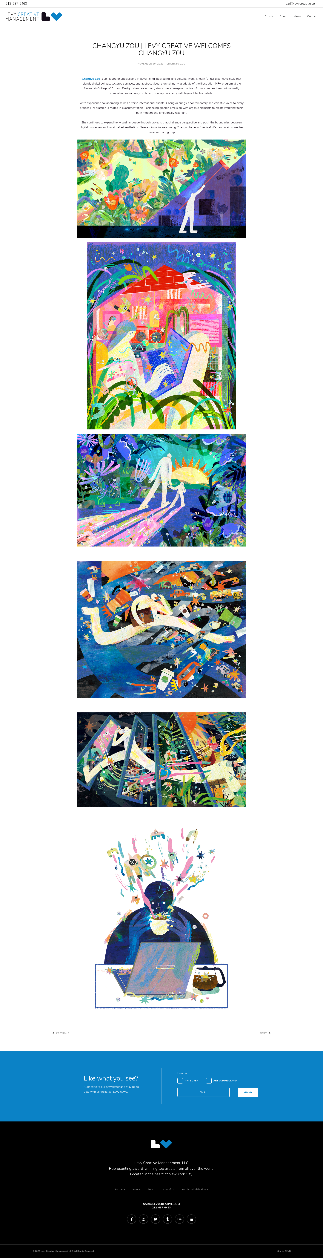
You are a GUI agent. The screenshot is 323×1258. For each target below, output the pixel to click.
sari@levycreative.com (301, 3)
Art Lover (191, 1080)
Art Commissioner (225, 1080)
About (283, 16)
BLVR (288, 1251)
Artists (268, 16)
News (297, 16)
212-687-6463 (16, 3)
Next (263, 1033)
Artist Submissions (195, 1189)
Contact (312, 16)
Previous (63, 1033)
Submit (248, 1092)
